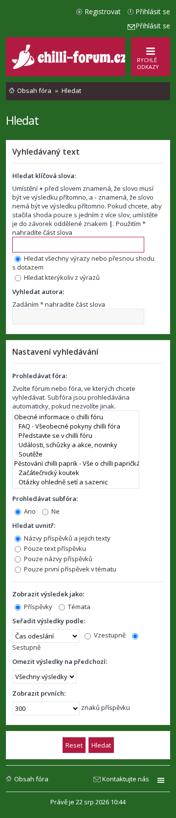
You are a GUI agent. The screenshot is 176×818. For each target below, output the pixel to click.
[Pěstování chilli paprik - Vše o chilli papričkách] (75, 463)
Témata (78, 606)
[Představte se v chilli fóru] (75, 435)
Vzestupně (109, 635)
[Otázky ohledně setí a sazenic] (75, 482)
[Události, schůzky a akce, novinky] (75, 445)
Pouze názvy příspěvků (57, 558)
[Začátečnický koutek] (75, 472)
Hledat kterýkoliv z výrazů (61, 277)
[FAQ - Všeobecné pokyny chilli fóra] (75, 426)
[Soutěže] (75, 454)
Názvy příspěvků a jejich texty (66, 538)
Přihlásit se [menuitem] (152, 11)
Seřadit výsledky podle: (48, 620)
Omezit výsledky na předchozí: (59, 661)
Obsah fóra (31, 778)
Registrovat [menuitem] (103, 11)
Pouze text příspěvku (54, 548)
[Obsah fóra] (70, 67)
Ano (29, 511)
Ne (55, 511)
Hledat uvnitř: (33, 525)
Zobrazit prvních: (39, 693)
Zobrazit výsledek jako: (48, 594)
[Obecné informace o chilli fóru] (75, 417)
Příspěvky (37, 606)
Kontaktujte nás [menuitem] (125, 778)
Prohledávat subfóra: (45, 498)
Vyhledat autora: (38, 291)
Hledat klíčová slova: (44, 175)
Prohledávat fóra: (39, 375)
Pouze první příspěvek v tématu (69, 569)
